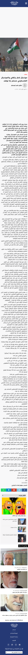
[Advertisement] (14, 22)
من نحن (14, 630)
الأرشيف (14, 640)
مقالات (25, 74)
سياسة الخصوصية (14, 637)
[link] (8, 645)
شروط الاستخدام (14, 633)
